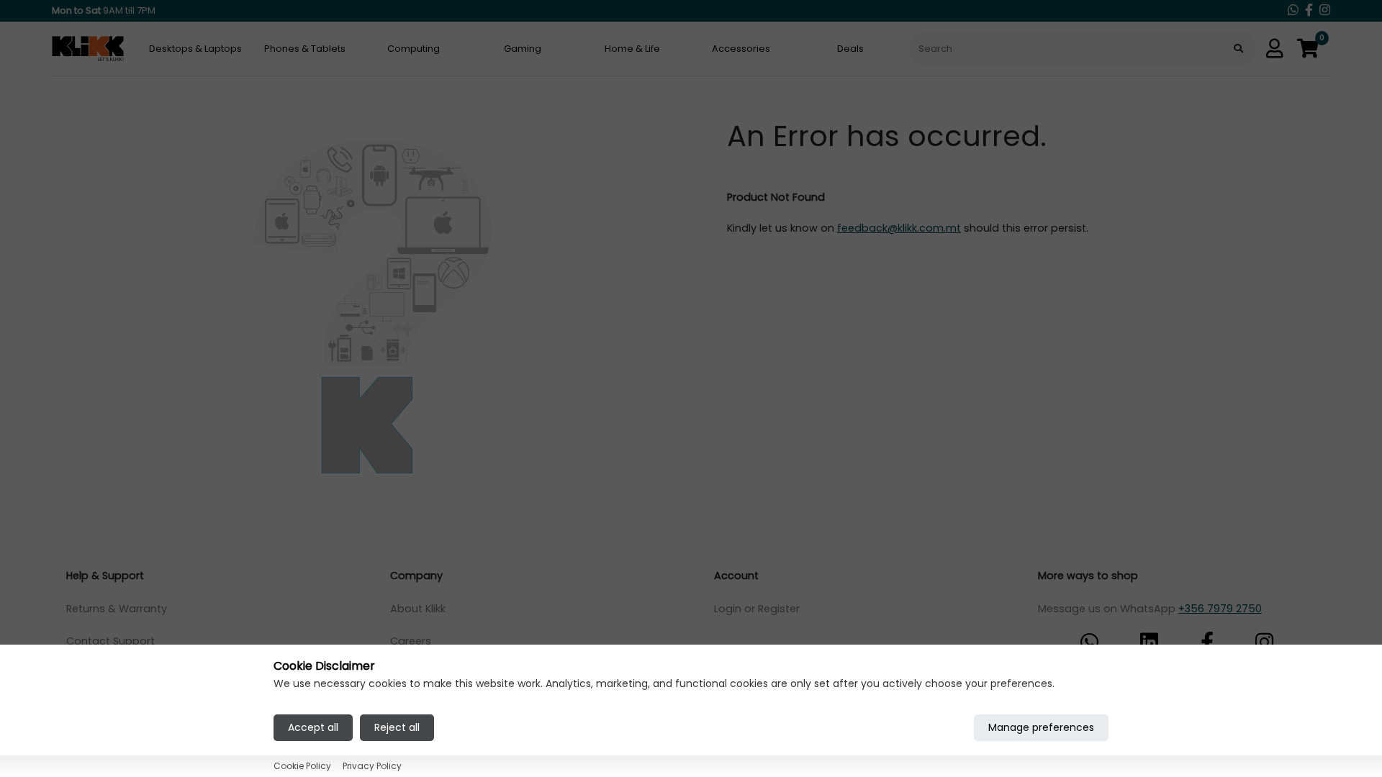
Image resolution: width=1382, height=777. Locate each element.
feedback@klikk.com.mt (899, 228)
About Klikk (418, 608)
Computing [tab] (413, 48)
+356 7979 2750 (1220, 608)
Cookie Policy (302, 766)
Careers (410, 641)
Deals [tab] (850, 48)
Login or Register (757, 608)
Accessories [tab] (741, 48)
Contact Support (110, 641)
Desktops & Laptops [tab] (195, 48)
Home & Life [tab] (632, 48)
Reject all (397, 727)
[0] (1308, 49)
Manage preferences (1041, 727)
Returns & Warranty (116, 608)
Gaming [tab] (522, 48)
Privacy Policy (372, 766)
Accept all (313, 727)
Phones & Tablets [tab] (305, 48)
